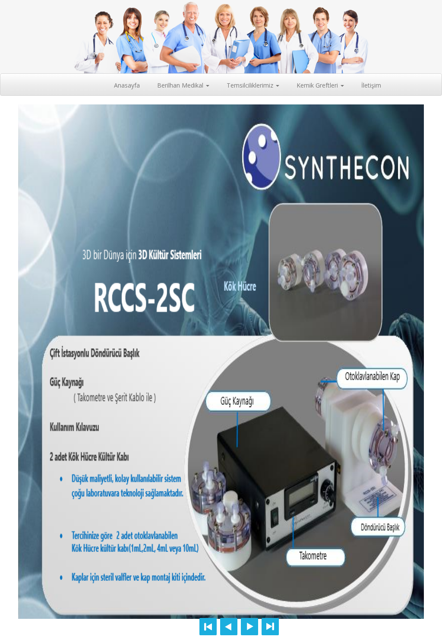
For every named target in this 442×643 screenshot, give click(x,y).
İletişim (371, 85)
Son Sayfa (270, 626)
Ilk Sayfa (208, 626)
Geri (228, 626)
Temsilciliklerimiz (251, 85)
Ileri (249, 626)
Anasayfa (130, 85)
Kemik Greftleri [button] (318, 85)
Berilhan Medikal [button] (181, 85)
